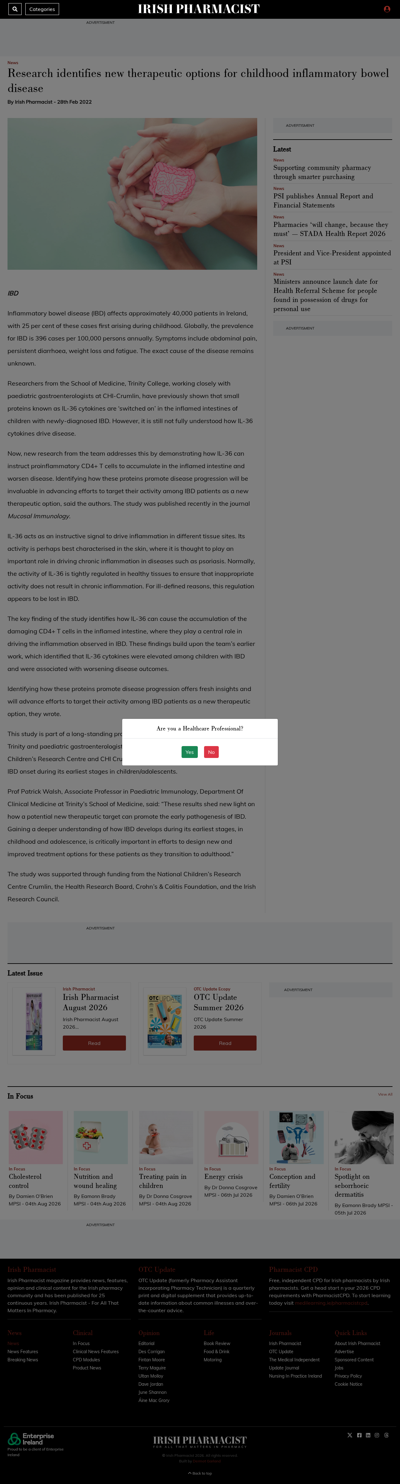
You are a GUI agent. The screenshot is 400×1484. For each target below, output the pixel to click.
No (211, 752)
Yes (190, 752)
